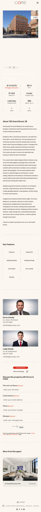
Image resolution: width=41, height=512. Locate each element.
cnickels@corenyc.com (11, 357)
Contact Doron (20, 367)
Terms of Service (13, 434)
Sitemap (36, 506)
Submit (21, 427)
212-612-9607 (8, 322)
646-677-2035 (8, 354)
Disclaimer (29, 506)
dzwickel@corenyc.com (11, 325)
